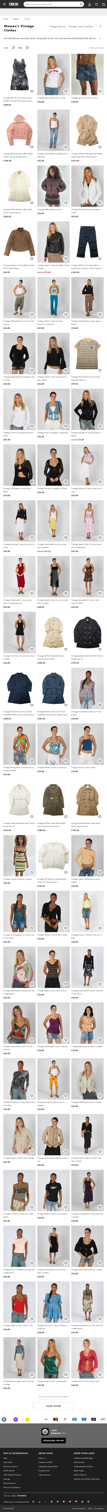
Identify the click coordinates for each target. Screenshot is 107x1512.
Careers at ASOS (45, 1462)
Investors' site (44, 1470)
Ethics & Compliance (11, 1487)
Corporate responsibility (48, 1466)
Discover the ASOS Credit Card (86, 1479)
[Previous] (46, 26)
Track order (7, 1462)
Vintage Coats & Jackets (81, 26)
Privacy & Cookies (78, 1508)
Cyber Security (44, 1474)
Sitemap (6, 1479)
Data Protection (9, 1483)
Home (5, 19)
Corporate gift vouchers (83, 1466)
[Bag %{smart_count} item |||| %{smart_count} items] (103, 4)
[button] (33, 1502)
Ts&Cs (90, 1508)
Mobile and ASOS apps (83, 1458)
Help (5, 1458)
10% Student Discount (12, 1474)
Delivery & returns (10, 1466)
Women (16, 19)
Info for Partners (80, 1474)
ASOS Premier (9, 1470)
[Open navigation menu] (4, 4)
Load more (53, 1406)
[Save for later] (32, 91)
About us (42, 1458)
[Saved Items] (96, 4)
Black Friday (79, 1470)
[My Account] (89, 4)
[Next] (101, 26)
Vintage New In (57, 26)
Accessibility (99, 1508)
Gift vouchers (79, 1462)
